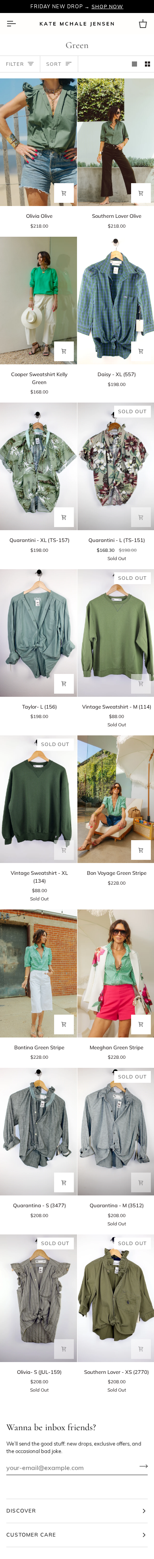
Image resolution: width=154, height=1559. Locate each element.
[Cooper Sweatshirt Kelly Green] (38, 300)
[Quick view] (64, 193)
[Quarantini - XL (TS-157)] (38, 466)
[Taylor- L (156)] (38, 633)
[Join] (141, 1466)
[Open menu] (18, 23)
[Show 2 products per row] (147, 64)
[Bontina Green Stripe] (38, 973)
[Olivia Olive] (38, 142)
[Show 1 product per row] (134, 64)
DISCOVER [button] (21, 1510)
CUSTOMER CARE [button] (31, 1534)
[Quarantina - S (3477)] (38, 1131)
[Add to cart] (141, 351)
